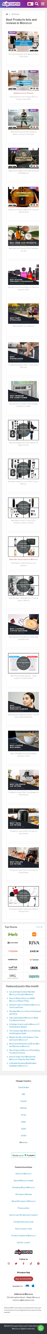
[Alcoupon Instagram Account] (9, 1263)
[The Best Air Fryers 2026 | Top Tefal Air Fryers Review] (23, 818)
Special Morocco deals (23, 1181)
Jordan (23, 1135)
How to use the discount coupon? (23, 1215)
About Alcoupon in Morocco (24, 1201)
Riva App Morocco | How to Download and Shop (25, 1012)
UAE (23, 1094)
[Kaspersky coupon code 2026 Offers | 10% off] (34, 976)
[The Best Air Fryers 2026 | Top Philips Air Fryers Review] (23, 857)
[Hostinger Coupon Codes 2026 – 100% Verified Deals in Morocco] (13, 943)
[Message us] (40, 1328)
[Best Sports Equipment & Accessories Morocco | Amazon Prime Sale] (23, 119)
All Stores (15, 14)
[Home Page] (11, 4)
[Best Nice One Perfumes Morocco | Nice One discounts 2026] (23, 274)
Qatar (23, 1122)
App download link (23, 1279)
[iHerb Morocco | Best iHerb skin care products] (23, 546)
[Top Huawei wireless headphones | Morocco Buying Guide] (23, 896)
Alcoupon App (23, 1272)
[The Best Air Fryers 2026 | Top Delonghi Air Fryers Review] (23, 780)
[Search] (37, 3)
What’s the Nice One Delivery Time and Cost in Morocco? (24, 1038)
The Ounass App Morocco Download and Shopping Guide (24, 1032)
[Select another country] (30, 4)
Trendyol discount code (23, 1222)
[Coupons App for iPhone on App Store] (33, 1286)
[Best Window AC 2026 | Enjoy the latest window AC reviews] (23, 391)
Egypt (23, 1129)
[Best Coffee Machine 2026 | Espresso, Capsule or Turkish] (23, 741)
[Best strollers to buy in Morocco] (23, 313)
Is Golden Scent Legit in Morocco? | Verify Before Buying (24, 1025)
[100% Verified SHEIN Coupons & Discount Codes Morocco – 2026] (34, 951)
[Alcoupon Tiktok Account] (31, 1263)
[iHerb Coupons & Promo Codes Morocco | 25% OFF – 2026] (13, 934)
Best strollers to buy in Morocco (23, 326)
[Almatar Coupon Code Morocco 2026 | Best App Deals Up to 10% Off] (34, 959)
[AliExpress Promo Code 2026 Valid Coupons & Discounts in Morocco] (13, 951)
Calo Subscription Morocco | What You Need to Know (23, 1019)
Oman (23, 1115)
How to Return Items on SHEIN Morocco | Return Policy (22, 999)
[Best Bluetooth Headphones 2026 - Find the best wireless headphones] (23, 702)
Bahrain (23, 1108)
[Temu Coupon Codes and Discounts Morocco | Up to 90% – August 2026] (34, 934)
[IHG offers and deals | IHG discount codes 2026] (13, 976)
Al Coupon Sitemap (23, 1194)
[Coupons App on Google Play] (27, 1286)
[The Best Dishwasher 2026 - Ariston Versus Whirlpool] (23, 352)
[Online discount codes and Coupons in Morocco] (7, 14)
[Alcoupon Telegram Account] (38, 1263)
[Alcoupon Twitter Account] (16, 1263)
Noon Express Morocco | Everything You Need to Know (24, 1051)
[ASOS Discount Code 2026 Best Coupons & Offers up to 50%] (34, 968)
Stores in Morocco (23, 1174)
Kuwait (23, 1101)
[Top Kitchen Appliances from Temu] (23, 41)
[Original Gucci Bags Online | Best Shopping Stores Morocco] (23, 158)
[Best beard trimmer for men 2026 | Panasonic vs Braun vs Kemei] (23, 508)
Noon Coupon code (23, 1229)
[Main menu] (42, 3)
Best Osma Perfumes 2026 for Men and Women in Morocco (24, 1045)
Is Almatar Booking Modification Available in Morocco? (22, 1064)
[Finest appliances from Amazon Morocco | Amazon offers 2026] (23, 80)
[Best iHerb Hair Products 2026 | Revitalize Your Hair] (23, 236)
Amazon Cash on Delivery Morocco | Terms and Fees (24, 1006)
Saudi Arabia (23, 1087)
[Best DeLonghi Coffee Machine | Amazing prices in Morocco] (23, 585)
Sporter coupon (23, 1242)
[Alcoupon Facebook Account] (23, 1263)
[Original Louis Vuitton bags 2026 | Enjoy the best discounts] (23, 197)
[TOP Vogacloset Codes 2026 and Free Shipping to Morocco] (13, 968)
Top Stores (11, 927)
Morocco (23, 1142)
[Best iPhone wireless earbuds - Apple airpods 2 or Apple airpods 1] (23, 663)
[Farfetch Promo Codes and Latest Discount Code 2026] (13, 959)
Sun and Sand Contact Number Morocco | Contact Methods (22, 993)
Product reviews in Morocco (23, 1236)
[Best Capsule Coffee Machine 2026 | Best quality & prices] (23, 624)
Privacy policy (23, 1208)
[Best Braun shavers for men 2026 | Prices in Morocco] (23, 469)
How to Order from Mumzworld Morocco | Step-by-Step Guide (22, 1058)
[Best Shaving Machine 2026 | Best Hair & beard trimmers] (23, 430)
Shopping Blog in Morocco (23, 1187)
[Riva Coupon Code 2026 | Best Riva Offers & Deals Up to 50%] (34, 943)
